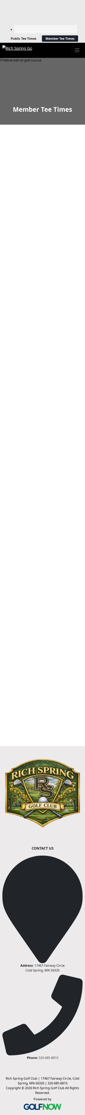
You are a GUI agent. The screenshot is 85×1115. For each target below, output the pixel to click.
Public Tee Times (23, 38)
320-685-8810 (48, 1058)
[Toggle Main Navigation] (77, 50)
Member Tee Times (60, 38)
